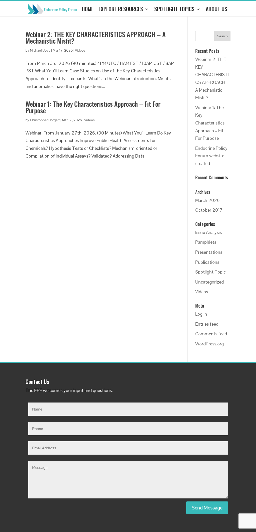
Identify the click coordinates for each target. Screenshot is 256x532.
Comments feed (211, 334)
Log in (201, 314)
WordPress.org (209, 344)
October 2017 (208, 210)
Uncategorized (209, 282)
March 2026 (207, 200)
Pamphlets (205, 242)
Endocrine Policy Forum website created (211, 155)
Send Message (207, 507)
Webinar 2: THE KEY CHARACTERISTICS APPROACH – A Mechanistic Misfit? (96, 37)
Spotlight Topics (174, 9)
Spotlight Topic (210, 272)
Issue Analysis (208, 232)
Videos (80, 50)
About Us (216, 9)
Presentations (208, 252)
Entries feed (206, 324)
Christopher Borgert (45, 120)
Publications (207, 262)
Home (88, 9)
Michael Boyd (40, 50)
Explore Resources (120, 9)
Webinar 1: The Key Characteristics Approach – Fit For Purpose (93, 107)
